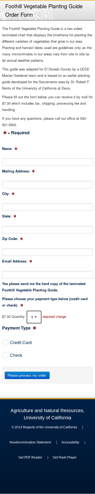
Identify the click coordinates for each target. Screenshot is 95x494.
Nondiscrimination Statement (30, 442)
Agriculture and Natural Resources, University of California (47, 414)
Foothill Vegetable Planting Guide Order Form (44, 10)
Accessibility (70, 442)
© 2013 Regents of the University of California (44, 427)
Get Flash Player (65, 457)
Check (16, 355)
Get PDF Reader (30, 457)
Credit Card (21, 342)
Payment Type (19, 328)
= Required (16, 133)
